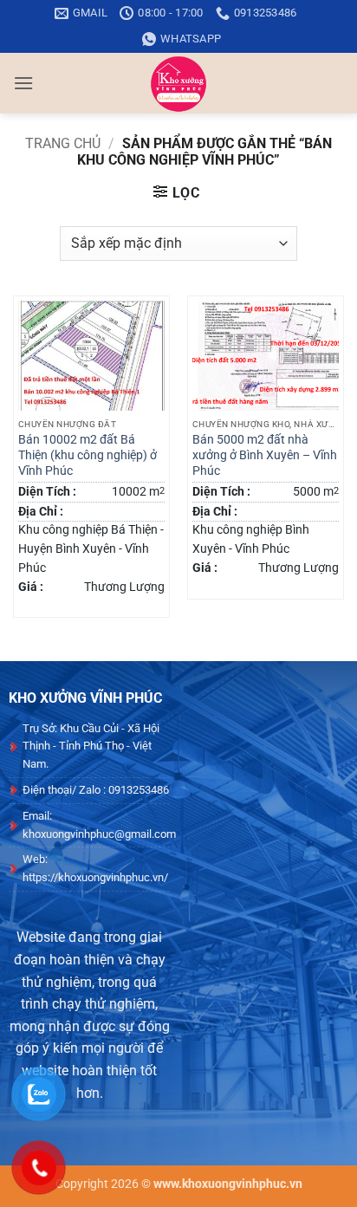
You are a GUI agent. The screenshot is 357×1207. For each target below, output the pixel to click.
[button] (23, 83)
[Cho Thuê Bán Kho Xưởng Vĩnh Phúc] (179, 83)
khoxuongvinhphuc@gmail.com (99, 833)
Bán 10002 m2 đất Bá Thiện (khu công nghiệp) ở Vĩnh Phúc (87, 454)
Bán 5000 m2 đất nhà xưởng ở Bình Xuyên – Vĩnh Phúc (264, 454)
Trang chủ (63, 143)
